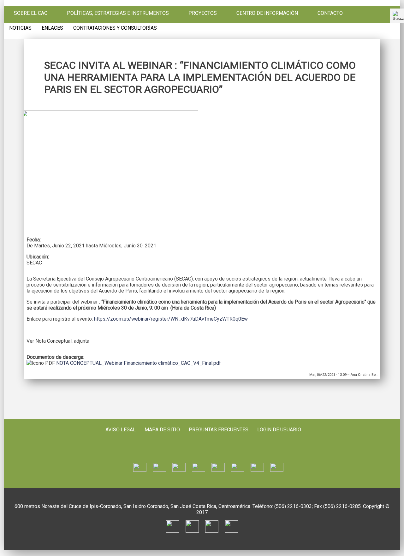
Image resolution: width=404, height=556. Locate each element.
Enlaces (52, 28)
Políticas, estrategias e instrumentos (118, 13)
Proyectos (202, 13)
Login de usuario (279, 430)
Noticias (20, 28)
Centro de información (267, 13)
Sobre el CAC (30, 13)
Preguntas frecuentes (218, 430)
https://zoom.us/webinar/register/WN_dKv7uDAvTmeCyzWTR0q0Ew (171, 319)
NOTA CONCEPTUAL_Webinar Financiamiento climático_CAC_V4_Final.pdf (138, 363)
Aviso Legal (120, 430)
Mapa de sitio (162, 430)
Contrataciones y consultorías (115, 28)
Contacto (330, 13)
